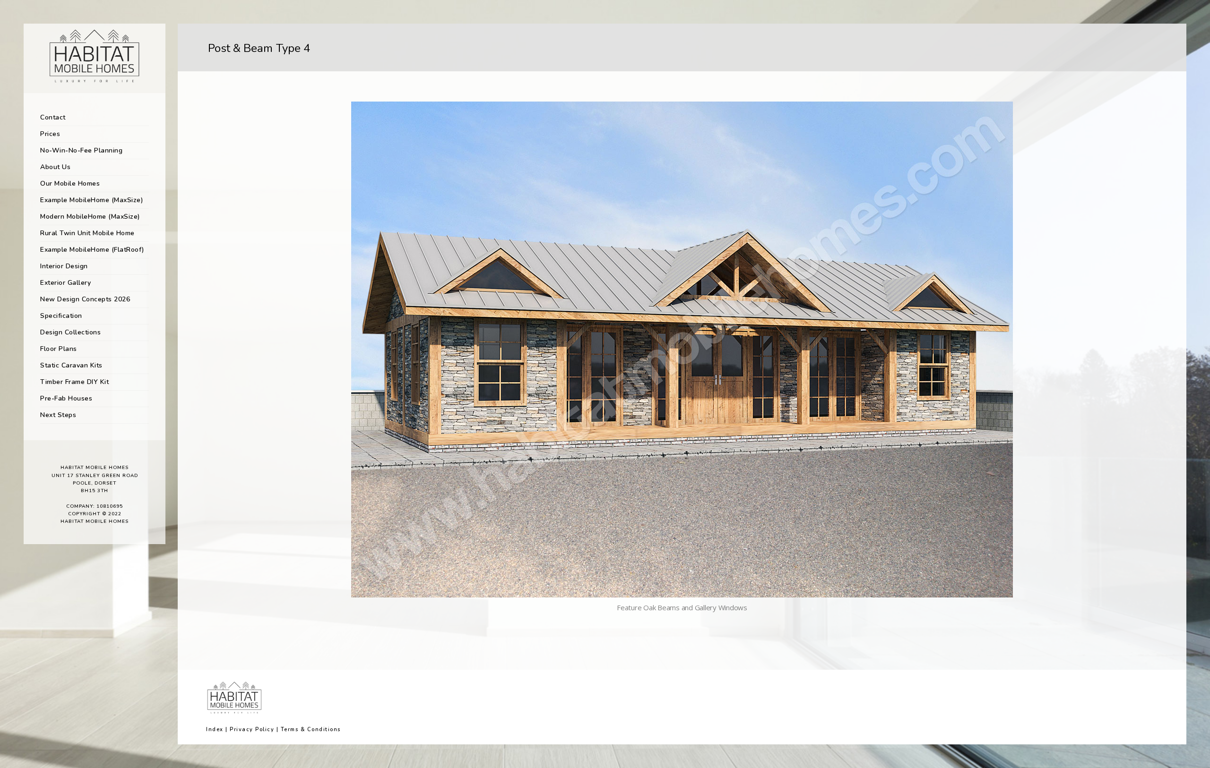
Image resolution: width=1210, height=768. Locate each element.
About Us (55, 166)
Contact (53, 117)
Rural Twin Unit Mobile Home (87, 233)
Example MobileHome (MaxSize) (91, 200)
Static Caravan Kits (71, 365)
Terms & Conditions (311, 729)
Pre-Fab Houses (66, 398)
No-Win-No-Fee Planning (81, 150)
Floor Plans (58, 348)
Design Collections (70, 332)
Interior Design (64, 266)
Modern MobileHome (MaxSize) (90, 216)
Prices (50, 133)
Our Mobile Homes (70, 183)
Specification (61, 315)
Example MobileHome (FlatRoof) (92, 249)
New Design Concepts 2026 (85, 299)
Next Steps (58, 414)
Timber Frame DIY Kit (74, 381)
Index (215, 729)
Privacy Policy (252, 729)
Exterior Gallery (65, 282)
